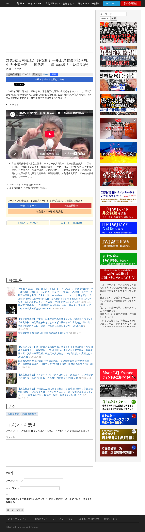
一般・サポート (28, 205)
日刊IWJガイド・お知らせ (58, 3)
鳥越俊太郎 (13, 414)
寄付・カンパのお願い (89, 3)
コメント (10, 437)
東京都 (46, 74)
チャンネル (34, 3)
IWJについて (41, 519)
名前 (9, 473)
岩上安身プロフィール (19, 519)
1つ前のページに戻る (28, 223)
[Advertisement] (49, 29)
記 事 (20, 3)
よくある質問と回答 (89, 519)
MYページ (111, 3)
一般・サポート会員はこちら (49, 79)
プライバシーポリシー (63, 519)
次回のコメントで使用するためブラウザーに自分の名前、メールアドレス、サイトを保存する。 (49, 500)
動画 (54, 74)
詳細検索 (104, 19)
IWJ (8, 3)
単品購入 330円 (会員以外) (49, 211)
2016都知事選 (29, 414)
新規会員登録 (130, 3)
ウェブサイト (13, 488)
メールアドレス (14, 480)
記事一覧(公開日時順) (71, 223)
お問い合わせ (110, 519)
